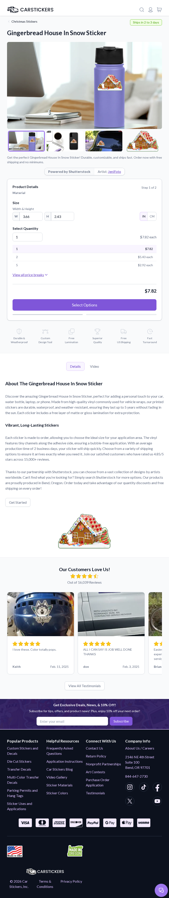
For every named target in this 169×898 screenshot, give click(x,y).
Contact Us (94, 748)
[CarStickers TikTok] (143, 787)
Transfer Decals (19, 769)
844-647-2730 (136, 776)
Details (75, 366)
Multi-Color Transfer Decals (23, 779)
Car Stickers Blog (59, 769)
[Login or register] (150, 9)
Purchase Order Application (98, 782)
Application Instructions (64, 761)
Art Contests (95, 772)
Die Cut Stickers (19, 761)
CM (152, 216)
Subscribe (121, 721)
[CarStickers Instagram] (129, 787)
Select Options (84, 304)
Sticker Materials (59, 785)
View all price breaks (28, 275)
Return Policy (96, 756)
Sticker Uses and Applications (19, 806)
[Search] (141, 9)
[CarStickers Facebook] (157, 787)
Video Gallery (56, 777)
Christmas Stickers (24, 21)
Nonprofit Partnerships (103, 764)
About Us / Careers (139, 748)
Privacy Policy (71, 881)
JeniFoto (114, 171)
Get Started (18, 502)
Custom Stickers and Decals (22, 750)
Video (94, 366)
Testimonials (95, 793)
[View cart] (159, 9)
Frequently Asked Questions (59, 750)
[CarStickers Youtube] (157, 802)
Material (19, 193)
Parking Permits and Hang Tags (22, 793)
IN (143, 216)
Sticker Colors (57, 793)
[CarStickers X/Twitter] (129, 802)
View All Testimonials (84, 686)
